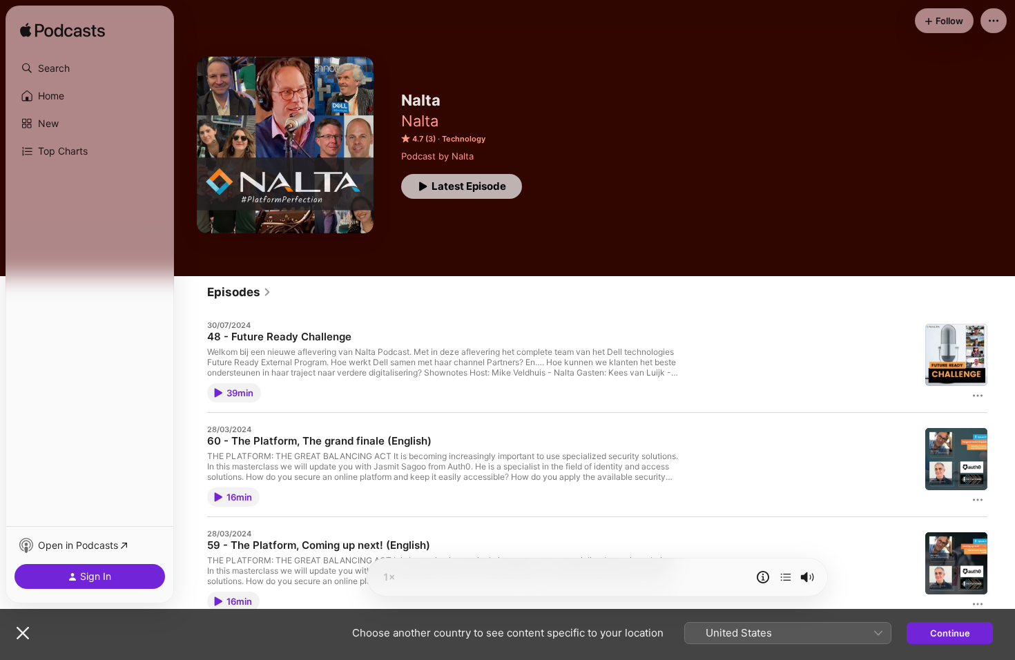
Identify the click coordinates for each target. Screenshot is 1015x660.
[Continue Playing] (785, 577)
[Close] (23, 633)
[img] (62, 31)
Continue (950, 633)
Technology (463, 139)
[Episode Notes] (763, 577)
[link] (239, 292)
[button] (89, 68)
